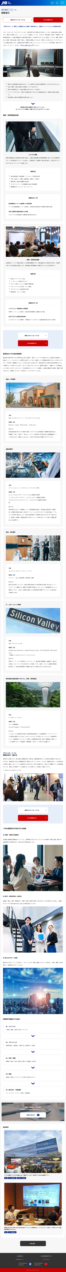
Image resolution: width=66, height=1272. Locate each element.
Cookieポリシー (20, 1259)
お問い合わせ (28, 45)
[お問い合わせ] (52, 3)
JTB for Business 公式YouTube (38, 1264)
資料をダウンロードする (17, 20)
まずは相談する (48, 20)
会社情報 (19, 1256)
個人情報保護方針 (45, 1256)
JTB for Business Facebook (23, 1264)
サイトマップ (46, 1259)
